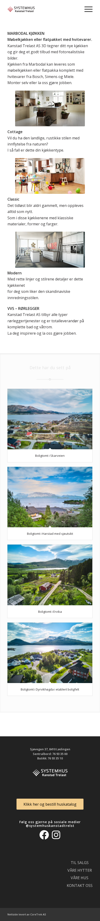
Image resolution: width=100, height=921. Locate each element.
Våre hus (79, 877)
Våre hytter (79, 870)
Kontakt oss (80, 885)
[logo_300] (41, 9)
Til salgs (80, 862)
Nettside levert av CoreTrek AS (26, 914)
